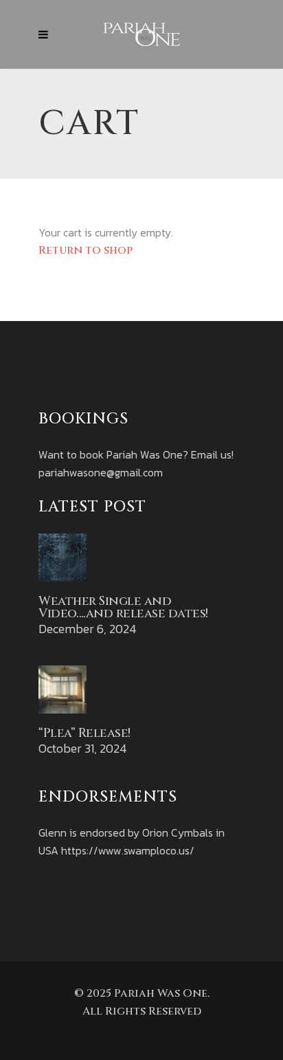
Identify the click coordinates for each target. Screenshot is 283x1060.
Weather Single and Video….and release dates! (123, 607)
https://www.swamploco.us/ (127, 850)
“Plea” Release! (84, 733)
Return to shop (85, 250)
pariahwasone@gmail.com (100, 472)
